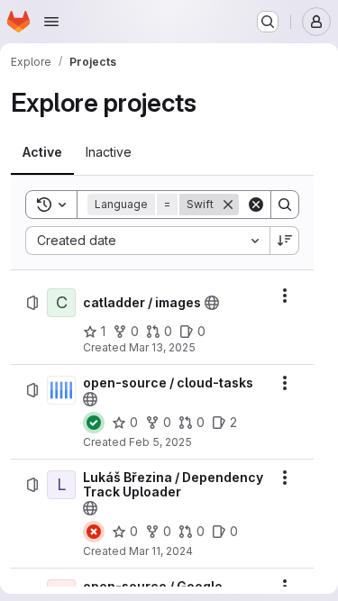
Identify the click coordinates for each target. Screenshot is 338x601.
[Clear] (256, 204)
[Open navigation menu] (51, 21)
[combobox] (147, 240)
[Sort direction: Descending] (284, 240)
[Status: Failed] (94, 531)
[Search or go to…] (268, 21)
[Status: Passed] (94, 422)
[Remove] (228, 204)
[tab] (42, 152)
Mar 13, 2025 (162, 347)
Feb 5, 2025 (160, 442)
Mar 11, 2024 (161, 551)
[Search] (284, 204)
